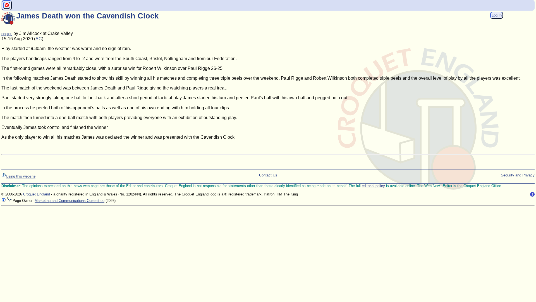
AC (38, 38)
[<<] (3, 34)
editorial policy (373, 186)
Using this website (20, 176)
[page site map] (9, 201)
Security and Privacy (518, 175)
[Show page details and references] (3, 201)
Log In (497, 15)
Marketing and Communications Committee (69, 201)
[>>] (9, 34)
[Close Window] (6, 5)
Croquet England (36, 194)
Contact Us (268, 175)
